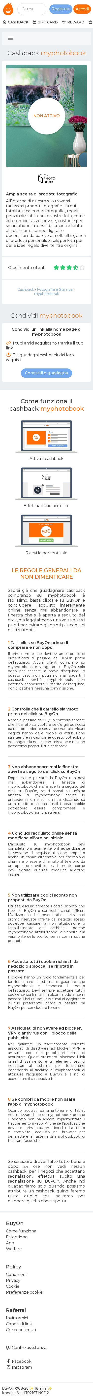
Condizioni (16, 1274)
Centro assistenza (28, 1347)
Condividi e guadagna (46, 373)
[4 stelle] (76, 268)
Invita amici (17, 1318)
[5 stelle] (82, 268)
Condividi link (19, 1324)
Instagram (21, 1367)
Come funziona (21, 1231)
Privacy (13, 1280)
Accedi (82, 9)
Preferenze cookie (24, 1292)
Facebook (21, 1361)
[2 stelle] (63, 268)
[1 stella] (56, 268)
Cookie (12, 1286)
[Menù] (10, 38)
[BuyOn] (8, 9)
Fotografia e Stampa (55, 289)
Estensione (17, 1237)
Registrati (61, 9)
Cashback (25, 289)
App (10, 1243)
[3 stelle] (69, 268)
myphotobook (46, 293)
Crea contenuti (21, 1329)
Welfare (14, 1248)
